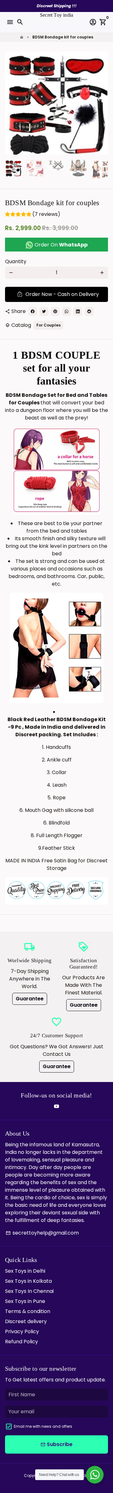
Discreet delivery (26, 1321)
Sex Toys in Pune (25, 1301)
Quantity (15, 261)
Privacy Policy (22, 1331)
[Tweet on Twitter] (44, 311)
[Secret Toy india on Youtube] (56, 1106)
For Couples (48, 325)
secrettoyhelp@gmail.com (42, 1232)
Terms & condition (27, 1311)
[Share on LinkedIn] (77, 311)
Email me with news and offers (43, 1426)
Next (102, 103)
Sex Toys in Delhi (25, 1271)
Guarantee (30, 998)
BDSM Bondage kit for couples (62, 37)
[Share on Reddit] (89, 311)
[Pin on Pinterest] (55, 311)
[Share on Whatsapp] (66, 311)
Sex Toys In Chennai (29, 1291)
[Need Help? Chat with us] (95, 1475)
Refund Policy (21, 1341)
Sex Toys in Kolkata (28, 1281)
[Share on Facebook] (32, 311)
